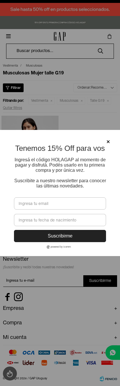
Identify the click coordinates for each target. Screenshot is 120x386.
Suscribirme (60, 235)
